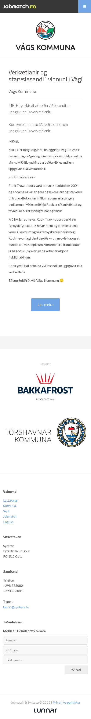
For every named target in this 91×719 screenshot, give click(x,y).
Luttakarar (10, 500)
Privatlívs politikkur (66, 702)
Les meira (45, 304)
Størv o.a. (10, 506)
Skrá (6, 511)
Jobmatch (10, 516)
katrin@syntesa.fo (16, 607)
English (8, 522)
